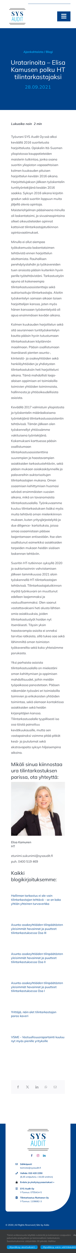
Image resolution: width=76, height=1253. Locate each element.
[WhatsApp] (46, 1087)
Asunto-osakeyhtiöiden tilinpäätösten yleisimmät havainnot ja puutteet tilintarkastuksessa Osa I (37, 987)
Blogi (49, 52)
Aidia (46, 1225)
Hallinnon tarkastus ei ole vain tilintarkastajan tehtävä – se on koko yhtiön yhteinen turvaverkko (36, 900)
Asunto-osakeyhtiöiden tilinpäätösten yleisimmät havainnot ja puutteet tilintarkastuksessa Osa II (37, 958)
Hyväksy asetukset (22, 1247)
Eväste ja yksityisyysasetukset (36, 1182)
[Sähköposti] (55, 1087)
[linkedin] (44, 1155)
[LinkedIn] (37, 1087)
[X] (27, 1087)
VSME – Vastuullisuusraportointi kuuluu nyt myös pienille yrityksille (37, 1039)
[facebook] (31, 1155)
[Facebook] (18, 1087)
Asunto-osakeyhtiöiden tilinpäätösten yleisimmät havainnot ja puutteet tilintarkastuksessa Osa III (37, 929)
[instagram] (38, 1155)
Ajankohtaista (33, 52)
